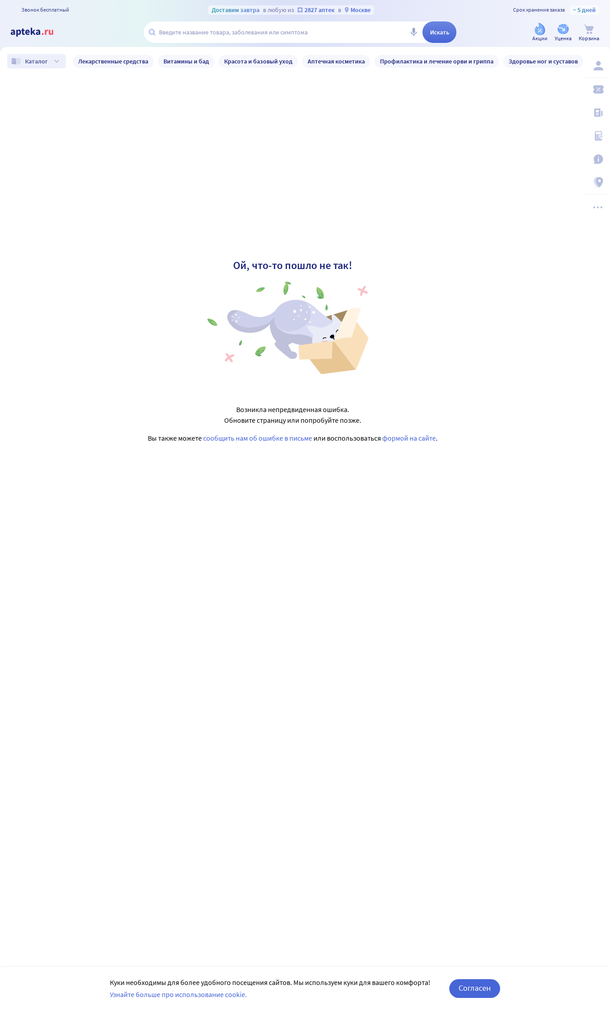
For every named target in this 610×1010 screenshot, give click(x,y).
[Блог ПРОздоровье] (597, 112)
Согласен (475, 988)
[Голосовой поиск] (413, 32)
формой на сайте (409, 437)
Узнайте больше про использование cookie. (178, 994)
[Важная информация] (597, 159)
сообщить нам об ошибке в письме (257, 437)
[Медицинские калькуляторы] (597, 135)
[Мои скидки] (597, 89)
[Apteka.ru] (39, 32)
